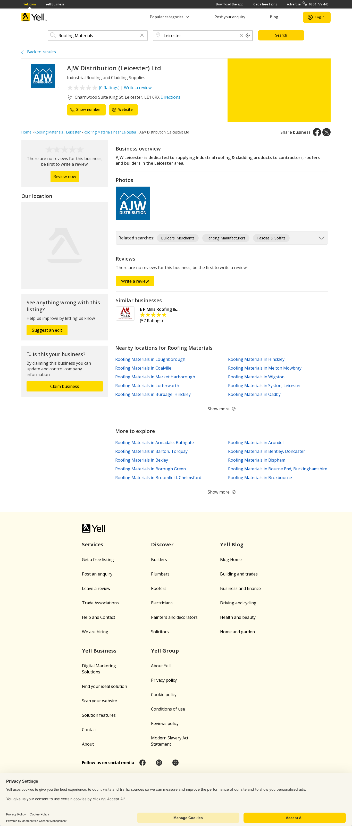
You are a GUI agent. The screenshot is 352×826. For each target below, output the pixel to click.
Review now (64, 176)
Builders (159, 559)
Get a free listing (265, 4)
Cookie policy (164, 694)
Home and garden (237, 632)
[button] (142, 35)
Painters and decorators (174, 617)
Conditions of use (168, 709)
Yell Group (165, 650)
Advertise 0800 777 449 (308, 4)
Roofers (158, 588)
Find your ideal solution (104, 686)
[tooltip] (248, 35)
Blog (274, 17)
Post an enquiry (97, 574)
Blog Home (231, 559)
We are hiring (95, 632)
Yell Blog (232, 544)
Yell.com (29, 4)
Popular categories (166, 17)
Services (92, 544)
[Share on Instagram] (159, 763)
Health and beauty (238, 617)
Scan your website (99, 701)
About (88, 744)
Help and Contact (98, 617)
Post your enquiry (229, 17)
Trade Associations (100, 603)
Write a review (138, 87)
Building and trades (239, 574)
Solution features (99, 715)
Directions (170, 97)
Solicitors (160, 632)
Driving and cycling (238, 603)
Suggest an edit (47, 330)
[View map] (64, 245)
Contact (89, 729)
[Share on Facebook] (317, 132)
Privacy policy (164, 680)
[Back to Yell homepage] (34, 17)
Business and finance (240, 588)
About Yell (161, 666)
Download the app (230, 4)
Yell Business (55, 4)
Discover (162, 544)
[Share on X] (326, 132)
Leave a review (96, 588)
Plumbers (160, 574)
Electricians (162, 603)
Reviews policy (165, 723)
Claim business (64, 386)
